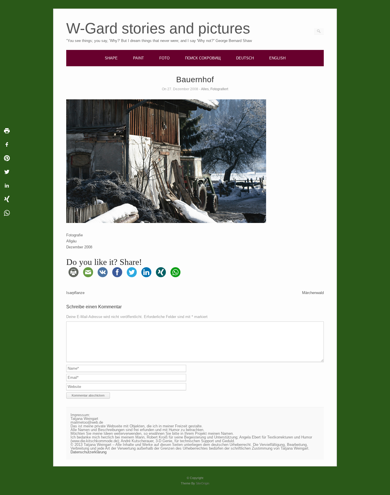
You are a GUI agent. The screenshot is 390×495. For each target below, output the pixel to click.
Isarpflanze (75, 293)
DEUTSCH (245, 58)
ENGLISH (277, 58)
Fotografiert (219, 89)
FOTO (164, 58)
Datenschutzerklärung (88, 452)
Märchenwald (313, 293)
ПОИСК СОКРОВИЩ (203, 58)
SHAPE (111, 58)
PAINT (138, 58)
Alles (205, 89)
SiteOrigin (202, 483)
